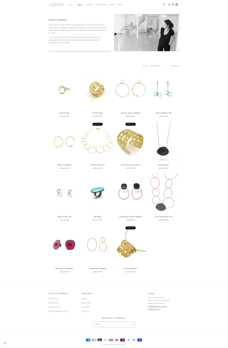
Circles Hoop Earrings (130, 113)
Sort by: (146, 66)
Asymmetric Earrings (97, 269)
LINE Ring (97, 217)
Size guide (85, 307)
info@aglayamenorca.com (157, 306)
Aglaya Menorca (111, 344)
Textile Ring (97, 113)
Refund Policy (54, 303)
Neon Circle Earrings (64, 269)
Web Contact (86, 303)
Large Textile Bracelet (130, 165)
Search (84, 298)
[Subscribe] (132, 324)
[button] (71, 4)
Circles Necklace (97, 165)
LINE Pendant (163, 165)
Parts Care (85, 311)
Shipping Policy (54, 307)
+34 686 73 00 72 (154, 309)
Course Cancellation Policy (59, 311)
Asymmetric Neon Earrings (130, 217)
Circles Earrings (64, 165)
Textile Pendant (130, 269)
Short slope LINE (64, 217)
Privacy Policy (54, 298)
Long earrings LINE (163, 113)
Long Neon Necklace (163, 217)
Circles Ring (64, 113)
